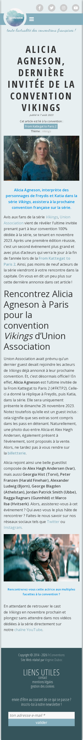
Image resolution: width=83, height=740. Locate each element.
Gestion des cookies (42, 686)
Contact (42, 677)
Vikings (46, 131)
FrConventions (56, 655)
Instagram (13, 527)
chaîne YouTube (28, 629)
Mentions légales (42, 681)
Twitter (53, 521)
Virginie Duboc (53, 659)
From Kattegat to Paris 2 (40, 126)
